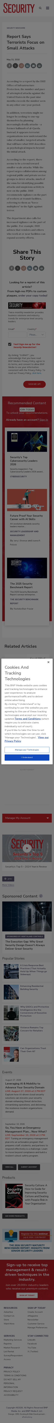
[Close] (48, 662)
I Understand (27, 757)
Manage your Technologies (27, 750)
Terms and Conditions (28, 719)
